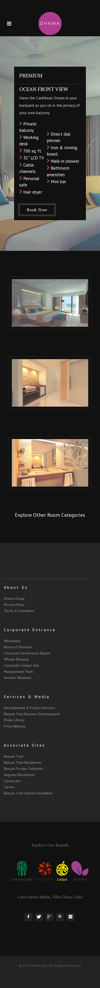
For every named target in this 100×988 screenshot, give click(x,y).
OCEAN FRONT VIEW (43, 89)
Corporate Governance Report (27, 653)
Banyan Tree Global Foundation (28, 793)
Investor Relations (17, 677)
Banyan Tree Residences (23, 762)
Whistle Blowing (16, 659)
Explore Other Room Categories (50, 515)
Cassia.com (12, 781)
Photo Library (14, 720)
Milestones (12, 641)
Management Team (18, 671)
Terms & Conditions (19, 610)
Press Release (15, 726)
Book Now (37, 210)
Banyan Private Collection (23, 768)
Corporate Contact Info (21, 665)
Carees (9, 787)
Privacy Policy (14, 604)
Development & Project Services (29, 707)
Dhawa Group (14, 598)
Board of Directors (18, 647)
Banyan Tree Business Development (31, 714)
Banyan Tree (13, 756)
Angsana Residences (19, 774)
